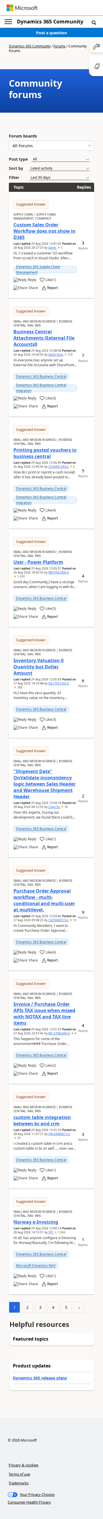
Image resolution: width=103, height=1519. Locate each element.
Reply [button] (32, 280)
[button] (94, 22)
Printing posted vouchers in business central (45, 453)
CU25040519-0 (58, 920)
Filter (14, 177)
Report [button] (52, 288)
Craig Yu (54, 807)
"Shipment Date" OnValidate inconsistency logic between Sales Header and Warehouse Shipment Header (44, 784)
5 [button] (61, 248)
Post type (18, 159)
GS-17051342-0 (58, 683)
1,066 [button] (61, 1232)
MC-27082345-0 (59, 1033)
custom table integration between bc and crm (42, 1120)
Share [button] (33, 288)
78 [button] (66, 807)
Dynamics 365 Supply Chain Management (38, 269)
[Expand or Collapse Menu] (8, 22)
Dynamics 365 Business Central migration (41, 388)
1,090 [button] (20, 576)
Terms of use (19, 1474)
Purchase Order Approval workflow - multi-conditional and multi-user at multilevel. (44, 900)
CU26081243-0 (58, 467)
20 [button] (18, 1138)
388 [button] (19, 687)
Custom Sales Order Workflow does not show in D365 (44, 231)
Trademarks (19, 1483)
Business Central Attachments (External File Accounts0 (43, 338)
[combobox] (51, 146)
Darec (52, 248)
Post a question (51, 32)
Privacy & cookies (23, 1465)
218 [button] (70, 355)
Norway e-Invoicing (35, 1222)
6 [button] (73, 467)
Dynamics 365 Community (50, 21)
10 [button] (74, 920)
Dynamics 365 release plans (40, 1378)
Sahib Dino (56, 355)
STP (51, 1232)
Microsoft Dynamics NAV (36, 1265)
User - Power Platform (38, 562)
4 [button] (75, 1033)
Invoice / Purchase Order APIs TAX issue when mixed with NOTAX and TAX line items (44, 1013)
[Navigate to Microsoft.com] (22, 8)
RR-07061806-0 (58, 572)
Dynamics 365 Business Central (41, 376)
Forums (60, 46)
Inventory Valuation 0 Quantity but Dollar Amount (38, 666)
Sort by (16, 168)
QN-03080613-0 (59, 1134)
